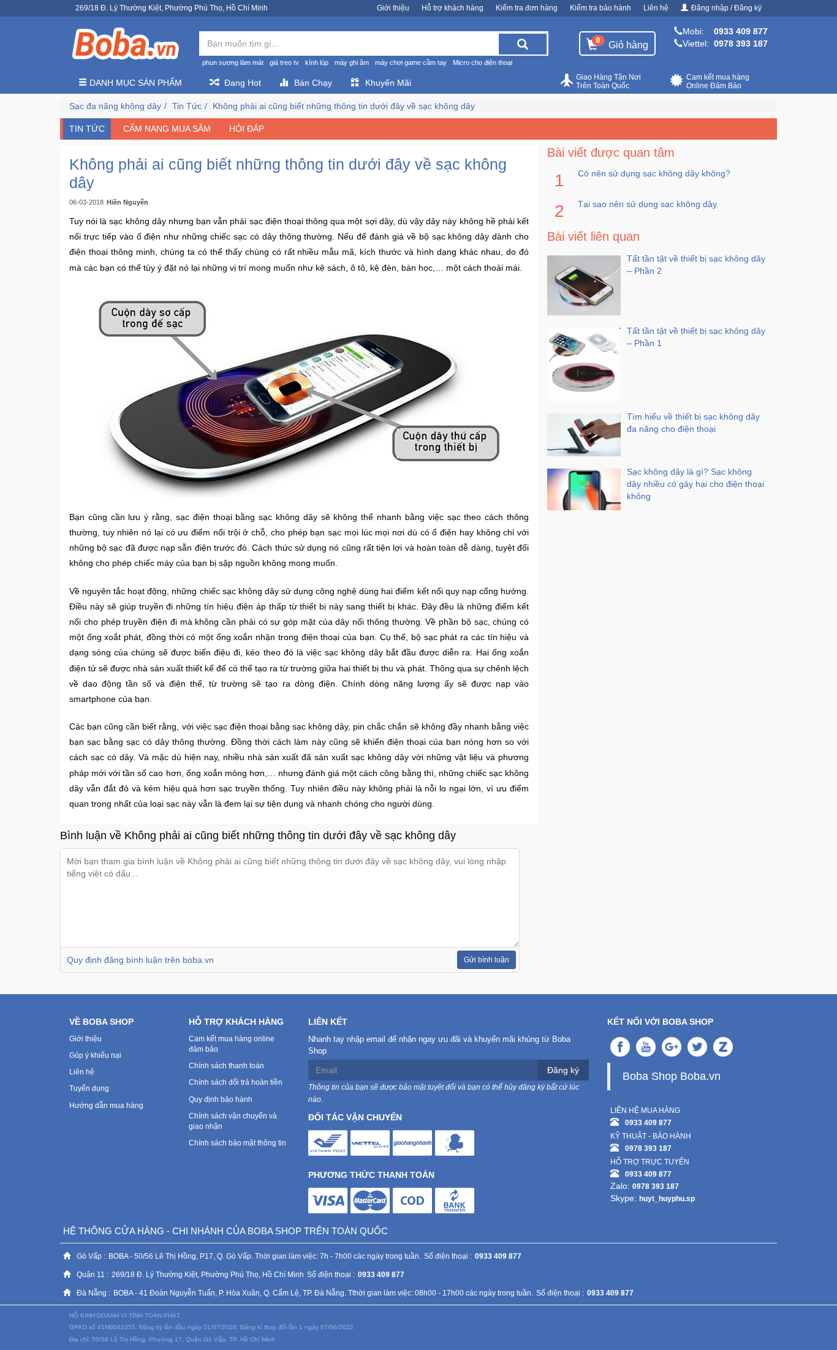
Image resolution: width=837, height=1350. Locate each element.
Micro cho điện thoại (482, 62)
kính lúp (316, 62)
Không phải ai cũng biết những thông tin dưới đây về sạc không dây (344, 106)
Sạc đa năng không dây (115, 106)
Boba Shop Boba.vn (672, 1076)
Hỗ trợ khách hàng (452, 8)
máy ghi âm (352, 62)
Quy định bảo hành (220, 1099)
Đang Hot (242, 83)
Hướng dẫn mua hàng (106, 1105)
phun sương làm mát (232, 62)
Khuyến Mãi (388, 83)
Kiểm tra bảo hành (600, 8)
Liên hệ (655, 8)
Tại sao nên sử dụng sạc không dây (647, 204)
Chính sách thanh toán (226, 1066)
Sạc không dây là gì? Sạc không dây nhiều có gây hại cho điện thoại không (695, 484)
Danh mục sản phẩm (134, 83)
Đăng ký (563, 1070)
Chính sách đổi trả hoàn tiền (235, 1082)
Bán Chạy (313, 83)
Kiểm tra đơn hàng (527, 8)
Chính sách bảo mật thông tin (237, 1143)
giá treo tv (284, 62)
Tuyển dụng (89, 1088)
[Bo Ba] (125, 44)
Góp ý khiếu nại (95, 1055)
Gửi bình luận (486, 960)
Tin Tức (187, 106)
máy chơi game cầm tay (411, 62)
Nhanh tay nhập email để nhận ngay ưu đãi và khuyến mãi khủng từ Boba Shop (439, 1045)
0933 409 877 (741, 31)
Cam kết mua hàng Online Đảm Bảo (717, 81)
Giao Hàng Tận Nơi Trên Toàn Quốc (608, 81)
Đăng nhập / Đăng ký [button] (726, 8)
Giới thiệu (393, 8)
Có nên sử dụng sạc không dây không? (654, 173)
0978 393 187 (741, 43)
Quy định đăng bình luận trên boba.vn (140, 960)
